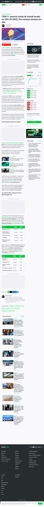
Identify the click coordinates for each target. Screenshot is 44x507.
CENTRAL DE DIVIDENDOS (33, 457)
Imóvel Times (16, 308)
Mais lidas (30, 141)
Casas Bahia (26, 1)
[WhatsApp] (36, 1)
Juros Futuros (16, 395)
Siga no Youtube (7, 44)
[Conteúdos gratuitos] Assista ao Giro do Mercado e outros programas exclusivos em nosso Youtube (34, 56)
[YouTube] (33, 1)
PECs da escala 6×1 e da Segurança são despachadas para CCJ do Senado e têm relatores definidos (19, 420)
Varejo (15, 383)
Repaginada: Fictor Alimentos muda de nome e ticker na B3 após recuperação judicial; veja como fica (19, 365)
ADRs (2, 490)
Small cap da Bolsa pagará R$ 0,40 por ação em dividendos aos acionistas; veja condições (34, 155)
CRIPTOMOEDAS (4, 484)
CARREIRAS (17, 466)
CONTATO (2, 455)
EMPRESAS (17, 455)
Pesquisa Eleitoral (17, 329)
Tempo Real (4, 310)
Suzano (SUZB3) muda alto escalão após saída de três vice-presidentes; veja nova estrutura (18, 323)
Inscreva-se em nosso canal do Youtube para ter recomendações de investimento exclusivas (34, 61)
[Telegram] (38, 1)
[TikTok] (40, 447)
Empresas (15, 360)
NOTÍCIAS (16, 451)
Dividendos (12, 305)
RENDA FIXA (17, 459)
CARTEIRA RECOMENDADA (33, 451)
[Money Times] (9, 1)
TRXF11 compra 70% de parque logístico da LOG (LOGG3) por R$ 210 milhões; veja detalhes (19, 376)
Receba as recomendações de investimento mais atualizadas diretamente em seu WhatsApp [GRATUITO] (33, 66)
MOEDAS (2, 486)
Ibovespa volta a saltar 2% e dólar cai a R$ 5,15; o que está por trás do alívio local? (34, 160)
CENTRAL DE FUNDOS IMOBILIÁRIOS (35, 455)
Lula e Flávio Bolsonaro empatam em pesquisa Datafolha (16, 159)
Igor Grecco (9, 24)
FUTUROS (2, 488)
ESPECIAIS (17, 468)
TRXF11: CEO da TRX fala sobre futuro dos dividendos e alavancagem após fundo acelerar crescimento (34, 145)
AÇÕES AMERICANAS (4, 482)
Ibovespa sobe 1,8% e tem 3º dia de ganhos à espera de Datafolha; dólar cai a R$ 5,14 (16, 165)
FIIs (23, 305)
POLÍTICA (16, 464)
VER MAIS (39, 72)
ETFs (2, 492)
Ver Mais (22, 316)
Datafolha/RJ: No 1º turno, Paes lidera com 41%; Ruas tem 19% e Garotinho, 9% (19, 333)
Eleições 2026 (12, 157)
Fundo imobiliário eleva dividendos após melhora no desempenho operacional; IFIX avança (34, 165)
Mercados (11, 162)
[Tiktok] (40, 1)
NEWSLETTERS (31, 466)
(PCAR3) (15, 53)
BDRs (2, 480)
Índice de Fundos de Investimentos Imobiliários (13, 143)
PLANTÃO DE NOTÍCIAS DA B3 (34, 464)
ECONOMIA (17, 457)
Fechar (40, 503)
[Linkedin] (35, 1)
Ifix (12, 308)
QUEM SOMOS (3, 451)
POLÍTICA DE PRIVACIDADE (5, 459)
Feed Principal (18, 305)
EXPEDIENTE (3, 453)
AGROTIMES (17, 476)
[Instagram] (31, 1)
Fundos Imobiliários (6, 14)
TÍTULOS (2, 494)
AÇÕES (2, 476)
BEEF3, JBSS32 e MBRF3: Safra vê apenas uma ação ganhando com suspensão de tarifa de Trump (34, 171)
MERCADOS (17, 453)
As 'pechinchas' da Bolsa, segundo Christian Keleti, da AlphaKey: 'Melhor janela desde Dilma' (34, 151)
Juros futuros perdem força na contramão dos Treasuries (18, 399)
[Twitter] (42, 1)
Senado (15, 415)
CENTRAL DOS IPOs (32, 453)
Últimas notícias (18, 1)
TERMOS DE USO (4, 457)
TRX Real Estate (11, 310)
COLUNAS (30, 459)
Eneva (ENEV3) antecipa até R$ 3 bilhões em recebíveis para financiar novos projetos (18, 344)
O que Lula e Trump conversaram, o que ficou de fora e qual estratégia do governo (17, 171)
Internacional (12, 168)
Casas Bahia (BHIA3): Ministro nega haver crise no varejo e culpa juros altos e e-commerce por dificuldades (19, 388)
